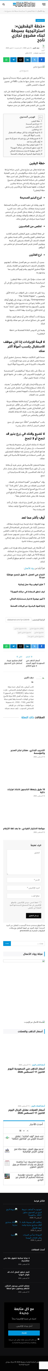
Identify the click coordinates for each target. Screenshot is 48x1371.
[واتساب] (6, 59)
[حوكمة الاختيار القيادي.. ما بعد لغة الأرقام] (24, 812)
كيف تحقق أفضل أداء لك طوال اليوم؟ (18, 1273)
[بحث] (4, 4)
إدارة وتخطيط (40, 20)
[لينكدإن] (27, 59)
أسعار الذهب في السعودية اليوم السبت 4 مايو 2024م (35, 663)
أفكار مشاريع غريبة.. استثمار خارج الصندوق (13, 662)
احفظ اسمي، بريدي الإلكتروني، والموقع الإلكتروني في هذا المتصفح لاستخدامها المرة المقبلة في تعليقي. (25, 905)
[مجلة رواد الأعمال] (24, 4)
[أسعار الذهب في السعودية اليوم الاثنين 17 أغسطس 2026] (24, 1049)
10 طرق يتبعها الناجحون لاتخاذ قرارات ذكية (26, 790)
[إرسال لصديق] (20, 59)
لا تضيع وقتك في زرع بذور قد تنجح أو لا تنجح (23, 138)
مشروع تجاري (39, 632)
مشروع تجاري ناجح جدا (36, 636)
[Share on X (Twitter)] (34, 59)
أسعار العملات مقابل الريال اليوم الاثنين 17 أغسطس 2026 (26, 1111)
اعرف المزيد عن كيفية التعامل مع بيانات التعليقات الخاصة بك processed (27, 929)
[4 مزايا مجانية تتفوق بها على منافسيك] (38, 1262)
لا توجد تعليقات (38, 53)
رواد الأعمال (41, 11)
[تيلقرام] (13, 59)
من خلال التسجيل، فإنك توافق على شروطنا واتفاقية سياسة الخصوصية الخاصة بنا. (23, 1341)
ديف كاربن (36, 48)
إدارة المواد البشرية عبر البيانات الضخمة (25, 154)
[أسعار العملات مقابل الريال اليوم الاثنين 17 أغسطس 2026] (24, 1090)
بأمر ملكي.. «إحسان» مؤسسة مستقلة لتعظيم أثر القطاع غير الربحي (29, 1177)
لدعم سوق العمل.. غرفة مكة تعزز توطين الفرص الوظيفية (28, 1150)
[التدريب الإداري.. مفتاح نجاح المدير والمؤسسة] (24, 734)
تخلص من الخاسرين (32, 127)
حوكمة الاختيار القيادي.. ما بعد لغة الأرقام (24, 829)
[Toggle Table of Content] (39, 117)
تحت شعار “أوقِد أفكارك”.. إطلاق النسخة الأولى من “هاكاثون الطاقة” (27, 1137)
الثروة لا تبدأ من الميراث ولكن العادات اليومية (32, 1236)
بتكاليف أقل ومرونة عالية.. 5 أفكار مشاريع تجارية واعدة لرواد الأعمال (31, 1225)
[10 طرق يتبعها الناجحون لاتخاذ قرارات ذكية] (24, 773)
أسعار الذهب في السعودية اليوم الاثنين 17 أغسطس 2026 (26, 1070)
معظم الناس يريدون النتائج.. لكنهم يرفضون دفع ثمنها (16, 1287)
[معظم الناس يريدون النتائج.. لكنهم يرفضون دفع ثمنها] (38, 1289)
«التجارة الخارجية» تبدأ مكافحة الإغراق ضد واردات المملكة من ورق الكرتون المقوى (28, 1164)
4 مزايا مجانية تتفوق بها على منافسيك (16, 1259)
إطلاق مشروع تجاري (37, 628)
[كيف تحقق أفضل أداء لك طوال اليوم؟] (38, 1275)
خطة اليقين (35, 121)
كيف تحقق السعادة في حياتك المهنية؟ (25, 147)
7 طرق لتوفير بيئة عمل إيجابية (28, 144)
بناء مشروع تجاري (20, 628)
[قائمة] (43, 4)
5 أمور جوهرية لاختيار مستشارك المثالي (25, 150)
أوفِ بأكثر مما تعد (33, 141)
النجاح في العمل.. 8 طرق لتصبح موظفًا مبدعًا (26, 576)
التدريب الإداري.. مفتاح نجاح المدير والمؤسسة (28, 751)
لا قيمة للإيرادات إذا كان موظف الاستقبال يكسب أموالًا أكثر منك (24, 134)
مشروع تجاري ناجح (24, 632)
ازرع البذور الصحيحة (32, 124)
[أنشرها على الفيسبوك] (41, 59)
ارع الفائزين (35, 129)
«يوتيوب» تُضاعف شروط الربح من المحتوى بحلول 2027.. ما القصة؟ (32, 1212)
